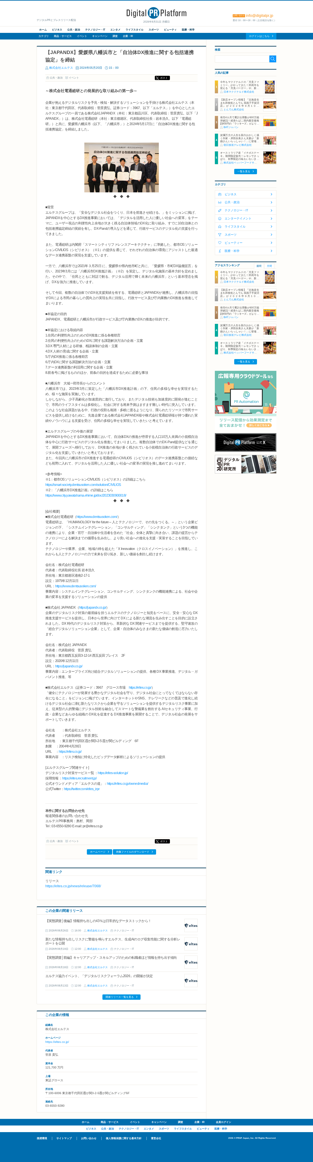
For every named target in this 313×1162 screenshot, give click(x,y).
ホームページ (97, 851)
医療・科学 (188, 29)
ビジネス (57, 29)
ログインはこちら (259, 36)
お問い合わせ (88, 1138)
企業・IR (128, 36)
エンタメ (115, 29)
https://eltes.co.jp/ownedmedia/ (127, 783)
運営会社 (156, 1138)
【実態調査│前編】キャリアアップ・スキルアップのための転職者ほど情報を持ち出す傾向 (111, 957)
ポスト (164, 77)
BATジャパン (231, 127)
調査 (115, 36)
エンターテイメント (238, 218)
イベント (82, 36)
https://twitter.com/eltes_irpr (81, 789)
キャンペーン (100, 36)
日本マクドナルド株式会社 (239, 91)
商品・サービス (63, 36)
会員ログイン (223, 1122)
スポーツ (154, 29)
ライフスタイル (135, 29)
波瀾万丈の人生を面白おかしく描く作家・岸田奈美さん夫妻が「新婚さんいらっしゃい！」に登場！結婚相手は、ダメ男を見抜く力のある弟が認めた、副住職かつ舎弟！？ (239, 143)
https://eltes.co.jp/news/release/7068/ (73, 886)
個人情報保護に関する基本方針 (124, 1138)
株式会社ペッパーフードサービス (243, 162)
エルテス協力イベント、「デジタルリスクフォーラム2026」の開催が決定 (99, 976)
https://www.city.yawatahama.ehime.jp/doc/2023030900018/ (85, 495)
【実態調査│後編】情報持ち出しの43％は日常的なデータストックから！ (98, 921)
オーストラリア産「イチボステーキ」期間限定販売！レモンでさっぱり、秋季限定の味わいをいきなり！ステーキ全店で (239, 157)
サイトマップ (64, 1138)
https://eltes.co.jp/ (140, 687)
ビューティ (170, 29)
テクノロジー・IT (95, 29)
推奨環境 (42, 1138)
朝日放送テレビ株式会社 (238, 144)
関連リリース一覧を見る (120, 996)
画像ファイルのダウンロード (132, 851)
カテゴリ (44, 36)
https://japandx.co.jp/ (92, 607)
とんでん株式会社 (234, 109)
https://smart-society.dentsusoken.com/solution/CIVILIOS (83, 485)
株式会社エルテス (61, 67)
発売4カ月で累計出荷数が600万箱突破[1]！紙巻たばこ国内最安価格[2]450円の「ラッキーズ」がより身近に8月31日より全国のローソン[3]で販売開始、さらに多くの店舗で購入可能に (239, 125)
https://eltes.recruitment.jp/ (79, 778)
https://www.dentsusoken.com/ (96, 517)
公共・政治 (73, 29)
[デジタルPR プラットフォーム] (156, 17)
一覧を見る (243, 171)
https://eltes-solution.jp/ (113, 773)
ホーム (43, 29)
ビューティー (234, 242)
